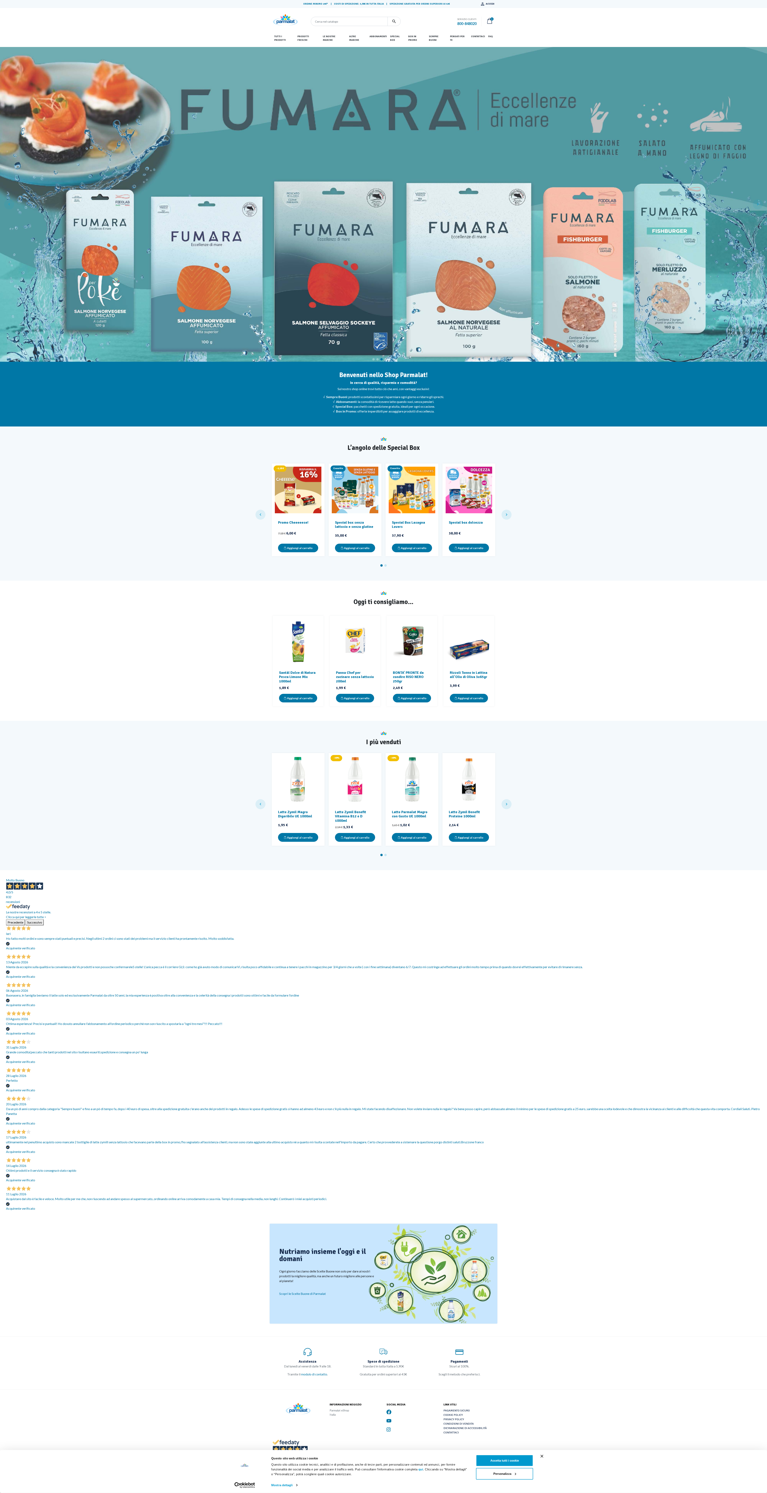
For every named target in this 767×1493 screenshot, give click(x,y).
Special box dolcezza (466, 522)
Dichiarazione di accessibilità (465, 1428)
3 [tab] (381, 359)
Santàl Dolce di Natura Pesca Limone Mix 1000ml (297, 676)
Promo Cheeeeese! (293, 522)
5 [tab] (389, 359)
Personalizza (502, 1473)
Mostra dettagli (282, 1485)
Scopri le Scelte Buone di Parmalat (302, 1293)
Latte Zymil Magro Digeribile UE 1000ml (295, 814)
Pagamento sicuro (456, 1410)
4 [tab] (385, 359)
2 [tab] (377, 359)
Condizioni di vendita (458, 1423)
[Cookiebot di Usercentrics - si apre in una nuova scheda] (244, 1485)
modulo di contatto (314, 1374)
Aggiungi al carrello (299, 548)
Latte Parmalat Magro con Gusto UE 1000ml (409, 814)
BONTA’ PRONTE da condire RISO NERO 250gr (408, 676)
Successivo (34, 922)
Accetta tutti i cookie (504, 1460)
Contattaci (451, 1432)
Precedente (15, 922)
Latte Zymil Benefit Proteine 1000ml (464, 814)
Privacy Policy (453, 1419)
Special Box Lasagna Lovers (408, 524)
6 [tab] (393, 359)
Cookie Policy (453, 1415)
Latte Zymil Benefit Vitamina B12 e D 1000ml (350, 816)
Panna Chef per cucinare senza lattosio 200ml (355, 676)
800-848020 (467, 23)
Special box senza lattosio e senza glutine (354, 524)
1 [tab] (373, 359)
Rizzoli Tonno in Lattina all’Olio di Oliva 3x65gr (468, 674)
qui (420, 1469)
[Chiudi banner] (541, 1456)
